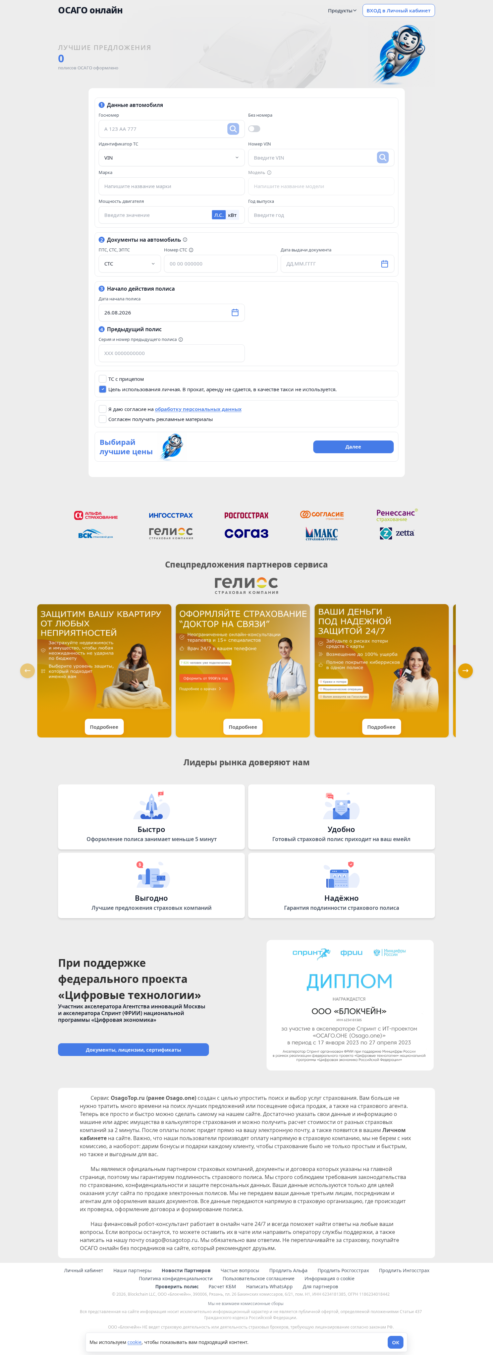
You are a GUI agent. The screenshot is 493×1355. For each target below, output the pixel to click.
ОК (395, 1342)
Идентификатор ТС (118, 144)
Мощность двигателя (121, 201)
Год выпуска (261, 201)
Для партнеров (320, 1286)
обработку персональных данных (198, 409)
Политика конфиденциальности (176, 1278)
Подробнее (104, 726)
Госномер (109, 115)
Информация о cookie (329, 1278)
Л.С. (219, 215)
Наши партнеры (132, 1270)
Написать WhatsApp (269, 1286)
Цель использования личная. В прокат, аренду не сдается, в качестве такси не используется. (222, 389)
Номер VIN (259, 144)
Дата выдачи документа (306, 250)
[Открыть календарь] (385, 264)
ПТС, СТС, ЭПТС (114, 250)
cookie (134, 1342)
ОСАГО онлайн (90, 10)
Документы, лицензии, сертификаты (133, 1049)
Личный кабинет (83, 1270)
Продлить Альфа (288, 1270)
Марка (105, 172)
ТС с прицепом (126, 378)
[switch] (254, 128)
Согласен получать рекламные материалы (160, 419)
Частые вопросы (240, 1270)
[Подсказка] (269, 172)
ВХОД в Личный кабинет (399, 10)
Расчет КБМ (222, 1286)
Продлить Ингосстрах (404, 1270)
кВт (232, 215)
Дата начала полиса (120, 299)
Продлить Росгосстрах (343, 1270)
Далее (353, 446)
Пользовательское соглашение (258, 1278)
